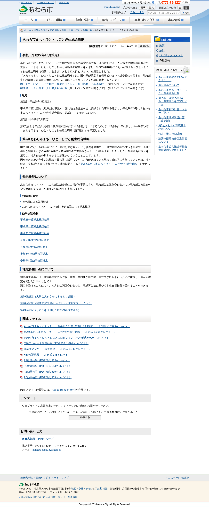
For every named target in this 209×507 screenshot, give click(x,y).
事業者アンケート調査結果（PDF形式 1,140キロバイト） (57, 349)
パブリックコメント (171, 55)
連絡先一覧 (26, 477)
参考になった (39, 412)
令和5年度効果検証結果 (34, 253)
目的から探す (40, 30)
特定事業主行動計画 (170, 133)
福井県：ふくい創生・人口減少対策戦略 (43, 88)
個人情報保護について (32, 497)
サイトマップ (61, 477)
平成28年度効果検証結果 (34, 219)
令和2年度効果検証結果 (34, 247)
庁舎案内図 (101, 488)
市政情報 (54, 30)
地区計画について (168, 85)
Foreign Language (111, 7)
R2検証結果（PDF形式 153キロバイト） (48, 366)
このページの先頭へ (179, 477)
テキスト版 (26, 2)
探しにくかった (61, 412)
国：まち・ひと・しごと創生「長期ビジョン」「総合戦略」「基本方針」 (63, 84)
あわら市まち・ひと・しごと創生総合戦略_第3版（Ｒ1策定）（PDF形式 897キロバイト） (77, 326)
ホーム (27, 30)
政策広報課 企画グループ (37, 438)
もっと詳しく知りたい (89, 412)
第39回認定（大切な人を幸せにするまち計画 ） (48, 296)
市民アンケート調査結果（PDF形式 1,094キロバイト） (56, 343)
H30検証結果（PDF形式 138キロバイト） (48, 354)
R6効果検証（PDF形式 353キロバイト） (48, 377)
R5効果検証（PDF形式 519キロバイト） (48, 371)
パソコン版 (64, 2)
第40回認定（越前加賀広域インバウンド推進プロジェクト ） (56, 303)
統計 (162, 50)
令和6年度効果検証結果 (34, 260)
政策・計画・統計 (71, 30)
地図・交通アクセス (82, 488)
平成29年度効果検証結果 (34, 226)
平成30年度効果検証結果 (34, 233)
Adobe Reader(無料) (64, 389)
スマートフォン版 (45, 2)
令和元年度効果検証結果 (34, 240)
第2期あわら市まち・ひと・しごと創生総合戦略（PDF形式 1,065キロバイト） (70, 332)
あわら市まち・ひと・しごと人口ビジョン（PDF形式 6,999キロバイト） (66, 337)
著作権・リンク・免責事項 (63, 497)
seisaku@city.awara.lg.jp (46, 449)
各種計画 (87, 30)
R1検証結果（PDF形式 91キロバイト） (47, 360)
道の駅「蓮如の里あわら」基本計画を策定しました (172, 101)
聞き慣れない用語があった (122, 412)
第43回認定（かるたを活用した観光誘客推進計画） (50, 310)
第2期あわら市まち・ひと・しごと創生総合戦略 (109, 163)
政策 (162, 45)
